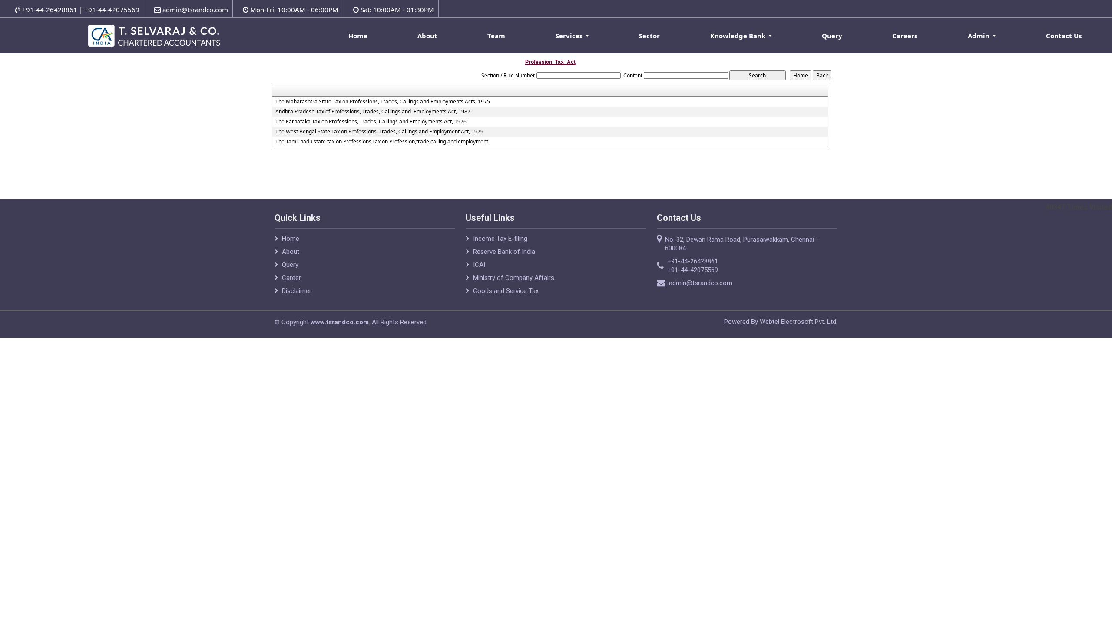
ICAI (479, 265)
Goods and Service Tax (506, 291)
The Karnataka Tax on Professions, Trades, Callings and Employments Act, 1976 (371, 121)
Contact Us (1064, 35)
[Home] (156, 34)
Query (832, 35)
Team (496, 35)
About (427, 35)
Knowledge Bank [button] (738, 35)
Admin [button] (979, 35)
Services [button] (570, 35)
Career (291, 278)
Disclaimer (296, 291)
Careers (904, 35)
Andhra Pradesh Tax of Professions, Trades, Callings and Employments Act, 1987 (372, 111)
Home (357, 35)
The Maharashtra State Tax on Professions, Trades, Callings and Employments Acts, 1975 (382, 101)
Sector (649, 35)
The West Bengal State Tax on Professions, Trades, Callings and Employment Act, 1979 (379, 131)
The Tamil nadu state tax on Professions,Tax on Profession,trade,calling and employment (381, 141)
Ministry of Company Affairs (513, 278)
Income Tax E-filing (500, 239)
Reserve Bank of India (504, 252)
